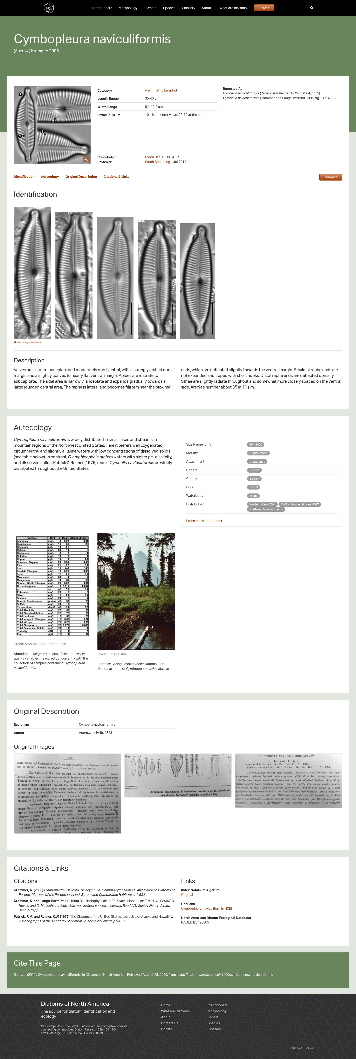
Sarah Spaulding (157, 162)
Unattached (257, 461)
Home (165, 1005)
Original (187, 895)
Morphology (128, 8)
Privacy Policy (302, 1047)
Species (169, 8)
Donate (264, 8)
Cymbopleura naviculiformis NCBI (206, 908)
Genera (151, 8)
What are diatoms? (233, 8)
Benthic (254, 470)
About (206, 8)
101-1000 (255, 444)
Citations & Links (116, 177)
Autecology (50, 177)
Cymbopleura (52, 38)
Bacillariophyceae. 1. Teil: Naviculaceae (94, 905)
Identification (24, 177)
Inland (253, 495)
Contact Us (169, 1023)
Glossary (188, 8)
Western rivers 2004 (262, 504)
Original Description (81, 177)
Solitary (254, 478)
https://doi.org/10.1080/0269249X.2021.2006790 (72, 1033)
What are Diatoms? (175, 1011)
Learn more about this (203, 521)
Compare (331, 177)
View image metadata (28, 342)
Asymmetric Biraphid (161, 90)
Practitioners (102, 8)
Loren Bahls (154, 157)
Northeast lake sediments (266, 509)
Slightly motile (258, 453)
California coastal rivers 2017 (300, 504)
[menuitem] (102, 8)
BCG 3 (253, 487)
